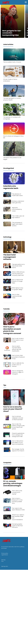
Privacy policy (4, 553)
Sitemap (3, 559)
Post (2, 561)
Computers (7, 462)
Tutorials (6, 309)
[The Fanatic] (6, 2)
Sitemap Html (4, 566)
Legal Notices (4, 554)
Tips (4, 385)
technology (7, 237)
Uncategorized (8, 168)
